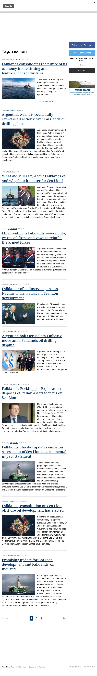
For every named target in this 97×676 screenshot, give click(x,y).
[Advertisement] (34, 32)
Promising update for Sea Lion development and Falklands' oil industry (28, 564)
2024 (19, 384)
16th (16, 384)
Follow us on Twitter (82, 53)
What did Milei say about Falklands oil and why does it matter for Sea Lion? (34, 178)
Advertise (42, 667)
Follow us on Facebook (81, 45)
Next (65, 618)
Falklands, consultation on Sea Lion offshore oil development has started (33, 508)
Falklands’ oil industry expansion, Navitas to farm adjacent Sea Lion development (30, 293)
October (12, 384)
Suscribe (82, 71)
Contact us (32, 667)
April (7, 171)
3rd (10, 171)
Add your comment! (48, 101)
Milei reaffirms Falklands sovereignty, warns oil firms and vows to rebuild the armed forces (34, 238)
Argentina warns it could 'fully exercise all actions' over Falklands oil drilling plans (34, 119)
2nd (12, 229)
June (7, 110)
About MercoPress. (8, 667)
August (12, 59)
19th (15, 59)
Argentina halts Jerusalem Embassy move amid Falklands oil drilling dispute (32, 340)
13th (14, 331)
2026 (18, 59)
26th (14, 501)
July (11, 443)
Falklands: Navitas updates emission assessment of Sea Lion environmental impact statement (34, 452)
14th (16, 284)
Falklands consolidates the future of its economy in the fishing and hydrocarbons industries (34, 68)
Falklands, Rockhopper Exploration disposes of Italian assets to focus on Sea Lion (32, 393)
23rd (14, 555)
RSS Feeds (22, 667)
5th (11, 110)
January (12, 284)
